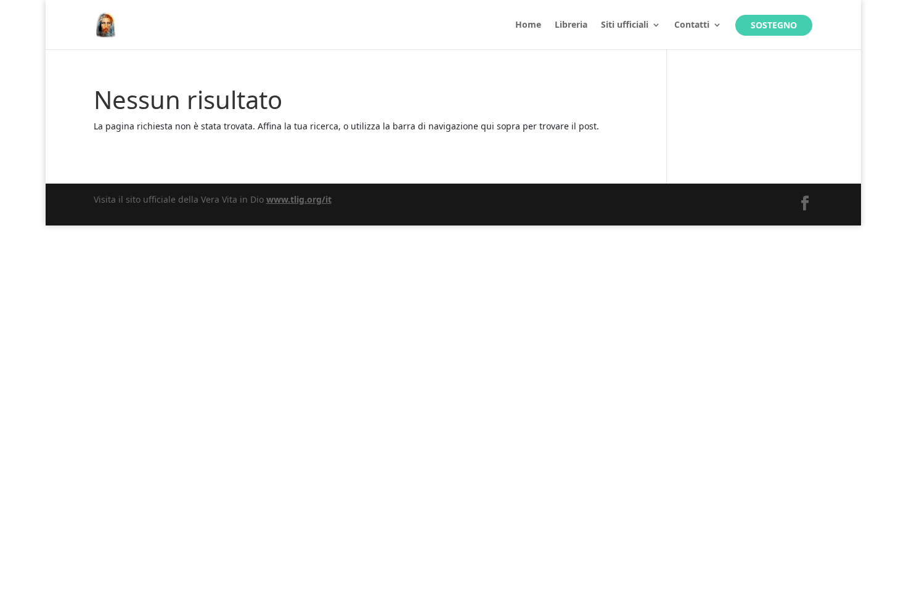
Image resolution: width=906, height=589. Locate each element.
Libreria (571, 25)
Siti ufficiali (624, 25)
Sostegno (774, 25)
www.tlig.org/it (299, 199)
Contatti (691, 25)
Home (528, 25)
